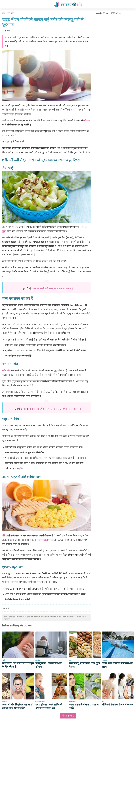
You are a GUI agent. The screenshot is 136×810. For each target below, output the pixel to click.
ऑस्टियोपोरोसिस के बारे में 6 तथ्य (117, 704)
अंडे (3, 535)
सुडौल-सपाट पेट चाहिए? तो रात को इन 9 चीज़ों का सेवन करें (55, 408)
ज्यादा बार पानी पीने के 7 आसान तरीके (84, 706)
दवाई (3, 660)
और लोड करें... (68, 715)
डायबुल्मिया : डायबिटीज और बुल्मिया (48, 665)
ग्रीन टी (5, 370)
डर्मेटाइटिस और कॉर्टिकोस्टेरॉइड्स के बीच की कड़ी (18, 665)
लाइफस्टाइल (72, 702)
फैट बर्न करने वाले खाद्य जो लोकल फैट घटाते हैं (53, 288)
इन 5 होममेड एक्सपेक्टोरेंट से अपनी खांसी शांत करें (48, 706)
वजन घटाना (11, 13)
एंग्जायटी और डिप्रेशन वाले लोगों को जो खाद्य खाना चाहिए (17, 706)
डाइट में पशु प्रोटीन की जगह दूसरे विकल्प (84, 665)
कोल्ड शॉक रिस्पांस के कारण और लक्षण (117, 665)
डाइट (3, 13)
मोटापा (87, 120)
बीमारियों (37, 660)
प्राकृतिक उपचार (40, 702)
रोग (103, 702)
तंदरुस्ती (104, 660)
